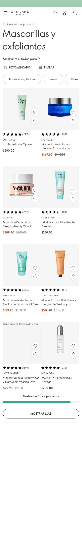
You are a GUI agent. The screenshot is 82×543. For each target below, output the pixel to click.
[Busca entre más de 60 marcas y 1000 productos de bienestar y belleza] (55, 13)
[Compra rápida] (35, 120)
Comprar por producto (20, 24)
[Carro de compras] (75, 13)
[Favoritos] (35, 112)
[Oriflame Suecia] (20, 13)
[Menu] (5, 13)
